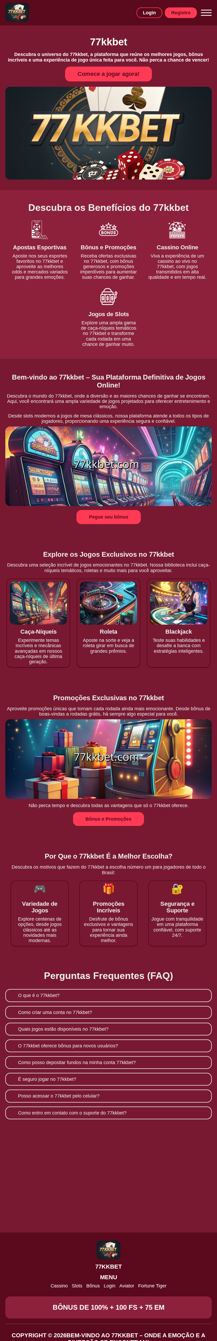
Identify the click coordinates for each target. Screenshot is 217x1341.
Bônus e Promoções (108, 819)
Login (149, 12)
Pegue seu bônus (108, 517)
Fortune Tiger (152, 1285)
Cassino (59, 1285)
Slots (77, 1285)
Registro (181, 12)
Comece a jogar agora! (108, 74)
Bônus (93, 1285)
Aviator (126, 1285)
